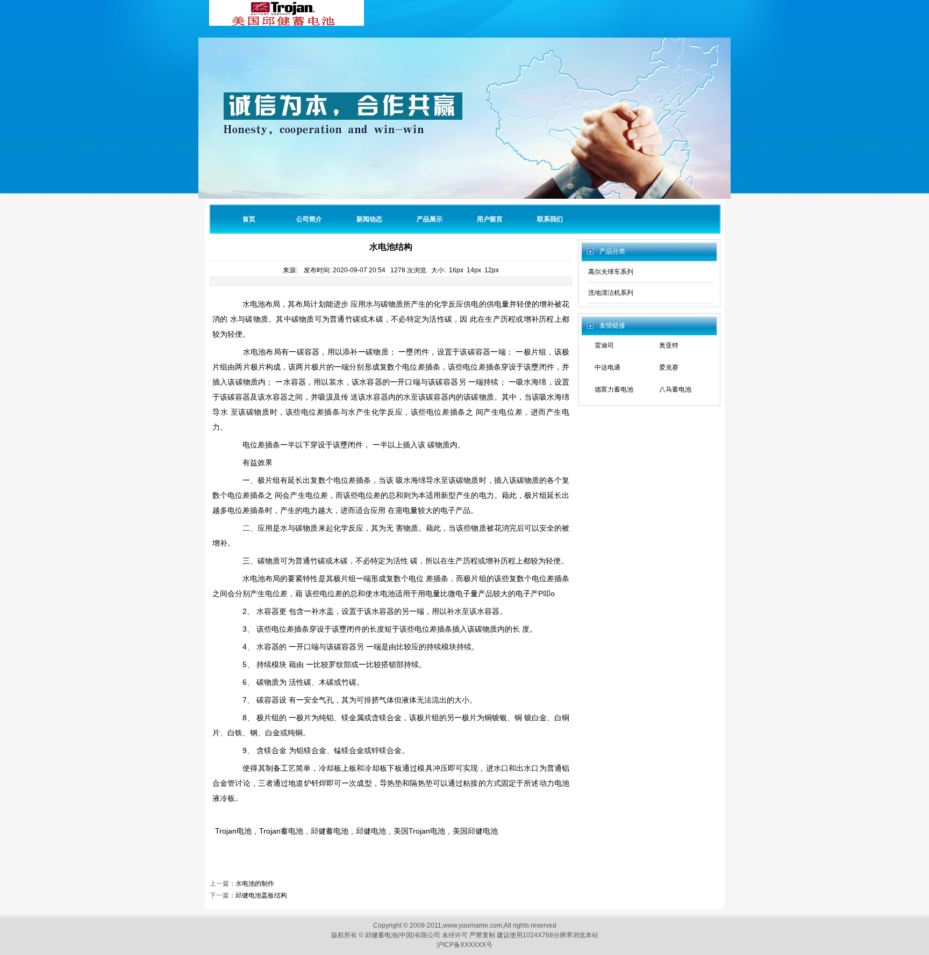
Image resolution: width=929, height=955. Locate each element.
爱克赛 (668, 367)
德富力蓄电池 (614, 389)
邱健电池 (371, 831)
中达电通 (607, 367)
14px (474, 270)
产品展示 (429, 219)
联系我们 (550, 219)
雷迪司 (604, 345)
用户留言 (490, 219)
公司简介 (309, 219)
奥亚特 (668, 345)
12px (491, 270)
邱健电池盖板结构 (261, 895)
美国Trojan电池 (419, 831)
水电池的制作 (254, 883)
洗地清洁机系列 (610, 292)
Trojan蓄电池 (281, 831)
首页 (248, 219)
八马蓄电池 (675, 389)
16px (456, 270)
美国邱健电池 (475, 831)
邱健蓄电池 (329, 831)
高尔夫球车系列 (610, 272)
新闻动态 (369, 219)
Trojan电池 (233, 831)
